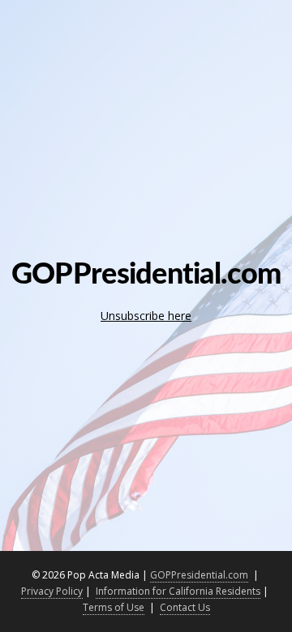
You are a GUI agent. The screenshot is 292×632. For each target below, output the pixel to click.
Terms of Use (113, 607)
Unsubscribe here (146, 315)
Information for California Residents (178, 591)
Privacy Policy (52, 591)
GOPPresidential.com (199, 575)
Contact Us (185, 607)
